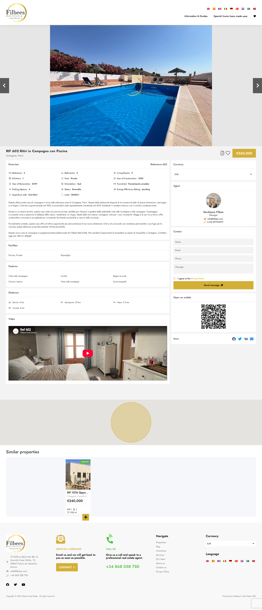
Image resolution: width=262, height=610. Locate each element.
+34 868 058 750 (122, 566)
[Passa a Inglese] (209, 9)
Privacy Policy (197, 278)
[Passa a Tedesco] (231, 9)
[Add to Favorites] (228, 153)
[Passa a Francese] (220, 9)
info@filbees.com (215, 218)
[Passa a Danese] (237, 9)
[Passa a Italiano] (225, 9)
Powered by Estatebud (231, 596)
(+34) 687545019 (215, 221)
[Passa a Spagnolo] (214, 9)
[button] (213, 174)
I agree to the (191, 278)
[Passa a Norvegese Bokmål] (254, 9)
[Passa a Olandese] (243, 9)
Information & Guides (196, 16)
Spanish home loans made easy (230, 16)
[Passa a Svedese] (249, 9)
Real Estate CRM (249, 596)
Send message (212, 285)
